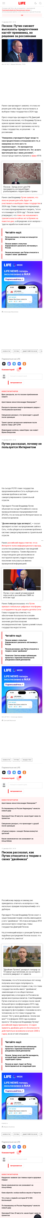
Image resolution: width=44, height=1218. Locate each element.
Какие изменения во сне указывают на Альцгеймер (17, 840)
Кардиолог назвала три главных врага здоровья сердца (21, 1210)
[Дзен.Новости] (4, 364)
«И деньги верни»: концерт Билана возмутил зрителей (20, 832)
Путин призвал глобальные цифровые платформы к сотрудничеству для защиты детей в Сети (21, 606)
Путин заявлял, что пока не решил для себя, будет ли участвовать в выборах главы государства (21, 200)
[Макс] (9, 364)
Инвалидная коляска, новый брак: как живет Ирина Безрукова (20, 431)
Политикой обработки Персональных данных (16, 10)
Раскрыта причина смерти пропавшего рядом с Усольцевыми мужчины (21, 408)
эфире (34, 155)
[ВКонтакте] (19, 364)
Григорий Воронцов (10, 720)
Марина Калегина (9, 1127)
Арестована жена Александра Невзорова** (19, 402)
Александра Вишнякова (11, 312)
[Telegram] (14, 364)
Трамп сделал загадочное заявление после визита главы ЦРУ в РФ (19, 423)
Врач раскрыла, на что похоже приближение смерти (20, 395)
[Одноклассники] (24, 364)
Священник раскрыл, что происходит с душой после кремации (20, 416)
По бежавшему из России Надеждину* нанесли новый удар (21, 809)
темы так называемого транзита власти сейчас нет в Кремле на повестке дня (20, 218)
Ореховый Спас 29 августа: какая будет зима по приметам (21, 817)
